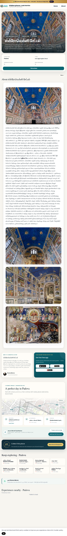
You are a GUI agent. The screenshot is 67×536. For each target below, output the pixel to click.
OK (3, 533)
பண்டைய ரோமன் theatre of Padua (39, 420)
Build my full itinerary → (56, 434)
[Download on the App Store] (42, 366)
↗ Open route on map (56, 430)
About (63, 6)
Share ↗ (62, 75)
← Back (7, 32)
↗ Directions (33, 68)
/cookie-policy (58, 530)
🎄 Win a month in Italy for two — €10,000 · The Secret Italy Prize (33, 1)
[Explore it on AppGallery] (50, 370)
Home (56, 6)
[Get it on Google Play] (57, 366)
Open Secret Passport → (55, 444)
